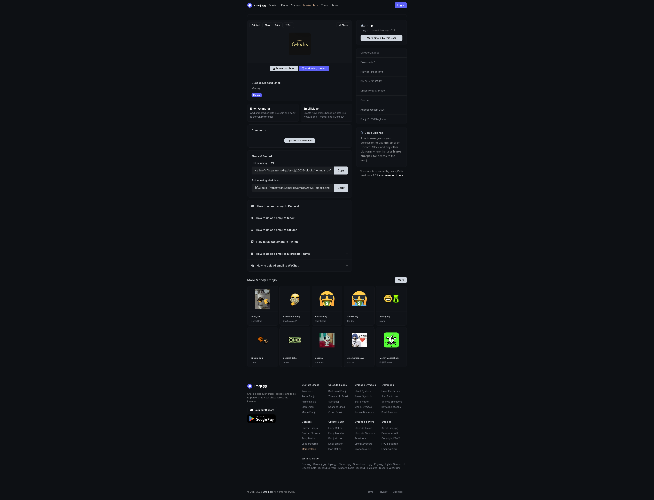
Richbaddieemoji (291, 316)
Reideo (351, 321)
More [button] (335, 5)
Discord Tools (346, 467)
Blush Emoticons (391, 412)
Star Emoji (333, 401)
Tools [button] (324, 5)
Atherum (319, 362)
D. (372, 26)
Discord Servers (327, 467)
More (401, 279)
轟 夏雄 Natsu (385, 362)
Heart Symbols (363, 391)
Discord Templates (366, 467)
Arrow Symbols (363, 396)
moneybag (384, 316)
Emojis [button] (272, 5)
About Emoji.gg (390, 428)
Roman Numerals (364, 412)
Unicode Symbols (365, 433)
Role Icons (308, 391)
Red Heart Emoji (337, 391)
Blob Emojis (308, 406)
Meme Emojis (309, 412)
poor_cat (255, 316)
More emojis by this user (381, 37)
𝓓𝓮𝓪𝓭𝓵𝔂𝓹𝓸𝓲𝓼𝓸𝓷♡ (290, 321)
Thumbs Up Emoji (338, 396)
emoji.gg (259, 5)
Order (254, 362)
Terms (369, 491)
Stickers (296, 5)
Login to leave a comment (300, 140)
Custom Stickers (311, 433)
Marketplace (310, 5)
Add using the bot (315, 68)
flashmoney (321, 316)
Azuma (350, 362)
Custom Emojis (310, 428)
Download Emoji (285, 68)
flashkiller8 (320, 321)
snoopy (319, 358)
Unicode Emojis (363, 428)
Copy (341, 170)
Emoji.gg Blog (389, 449)
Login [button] (400, 5)
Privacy (383, 491)
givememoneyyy (355, 358)
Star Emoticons (390, 396)
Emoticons (360, 438)
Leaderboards (310, 443)
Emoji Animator (336, 433)
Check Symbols (363, 406)
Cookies (398, 491)
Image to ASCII (363, 449)
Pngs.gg (378, 464)
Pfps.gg (332, 464)
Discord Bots (309, 467)
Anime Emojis (309, 401)
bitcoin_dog (257, 358)
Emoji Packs (308, 438)
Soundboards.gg (362, 464)
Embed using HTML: (263, 163)
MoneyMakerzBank (389, 358)
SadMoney (352, 316)
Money (256, 95)
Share (344, 25)
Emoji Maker (335, 428)
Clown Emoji (335, 412)
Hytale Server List (395, 464)
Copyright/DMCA (391, 438)
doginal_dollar (290, 358)
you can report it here (391, 175)
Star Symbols (362, 401)
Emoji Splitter (335, 443)
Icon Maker (334, 449)
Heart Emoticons (391, 391)
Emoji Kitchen (335, 438)
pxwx (382, 321)
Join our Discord (264, 409)
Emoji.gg (260, 386)
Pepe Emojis (309, 396)
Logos (375, 52)
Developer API (390, 433)
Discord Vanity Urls (389, 467)
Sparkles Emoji (336, 406)
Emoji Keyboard (363, 443)
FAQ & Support (390, 443)
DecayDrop (256, 321)
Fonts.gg (306, 464)
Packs (284, 5)
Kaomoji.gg (319, 464)
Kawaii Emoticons (391, 406)
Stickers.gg (345, 464)
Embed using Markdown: (266, 180)
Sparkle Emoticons (392, 401)
